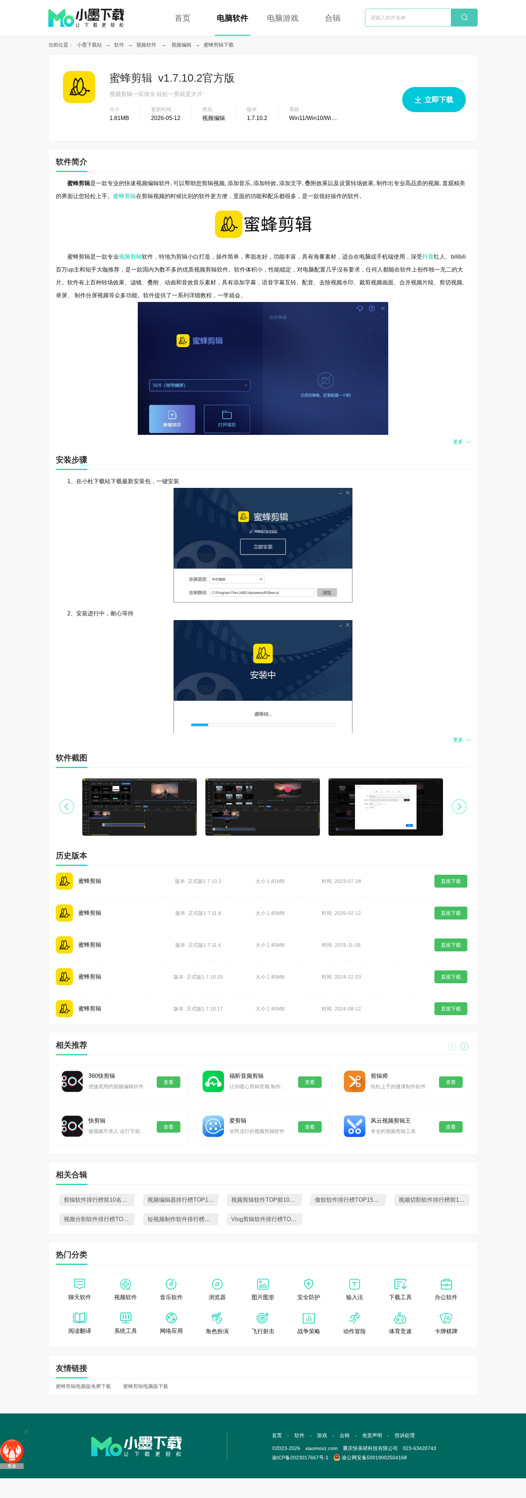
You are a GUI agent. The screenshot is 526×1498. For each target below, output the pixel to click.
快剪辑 (97, 1121)
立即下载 (439, 100)
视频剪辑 (130, 257)
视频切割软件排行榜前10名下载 (434, 1200)
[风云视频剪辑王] (354, 1126)
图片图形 (263, 1297)
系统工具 (125, 1331)
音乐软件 (171, 1297)
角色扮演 (217, 1331)
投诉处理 (405, 1435)
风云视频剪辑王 (391, 1121)
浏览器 (217, 1297)
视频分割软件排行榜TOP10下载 (99, 1219)
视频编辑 (181, 45)
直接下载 (451, 881)
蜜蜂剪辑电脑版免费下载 (83, 1386)
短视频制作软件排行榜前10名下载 (182, 1219)
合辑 (333, 18)
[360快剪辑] (72, 1081)
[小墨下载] (86, 9)
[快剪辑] (72, 1126)
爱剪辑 (238, 1121)
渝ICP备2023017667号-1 (300, 1457)
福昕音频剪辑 (246, 1076)
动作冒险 (354, 1331)
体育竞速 (400, 1331)
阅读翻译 (79, 1331)
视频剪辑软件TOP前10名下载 (266, 1200)
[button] (459, 806)
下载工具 (400, 1297)
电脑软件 (232, 18)
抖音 (428, 257)
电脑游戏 (282, 18)
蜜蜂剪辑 (124, 196)
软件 (119, 45)
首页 (182, 18)
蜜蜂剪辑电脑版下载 (145, 1386)
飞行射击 (263, 1331)
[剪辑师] (354, 1081)
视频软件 (146, 45)
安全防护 (308, 1297)
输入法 (354, 1297)
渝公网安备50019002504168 (374, 1457)
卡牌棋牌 (446, 1331)
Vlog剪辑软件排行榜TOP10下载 (266, 1219)
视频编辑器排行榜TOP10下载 (182, 1200)
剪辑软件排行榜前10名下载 (98, 1200)
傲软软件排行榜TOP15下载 (350, 1200)
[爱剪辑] (213, 1126)
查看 (169, 1082)
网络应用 (171, 1331)
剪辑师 (379, 1076)
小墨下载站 (89, 45)
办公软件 (446, 1297)
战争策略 (308, 1331)
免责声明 (372, 1435)
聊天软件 (79, 1297)
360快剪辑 (101, 1076)
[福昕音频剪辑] (213, 1081)
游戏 (322, 1435)
